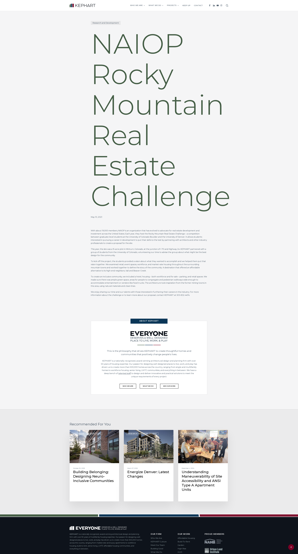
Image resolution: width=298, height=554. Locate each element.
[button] (128, 386)
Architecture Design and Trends (199, 433)
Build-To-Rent (184, 542)
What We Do (156, 552)
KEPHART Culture (159, 542)
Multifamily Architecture (87, 433)
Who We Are (156, 538)
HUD (180, 552)
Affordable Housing (186, 538)
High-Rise (182, 548)
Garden (181, 545)
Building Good (157, 548)
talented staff (124, 373)
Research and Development (106, 23)
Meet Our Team (158, 545)
